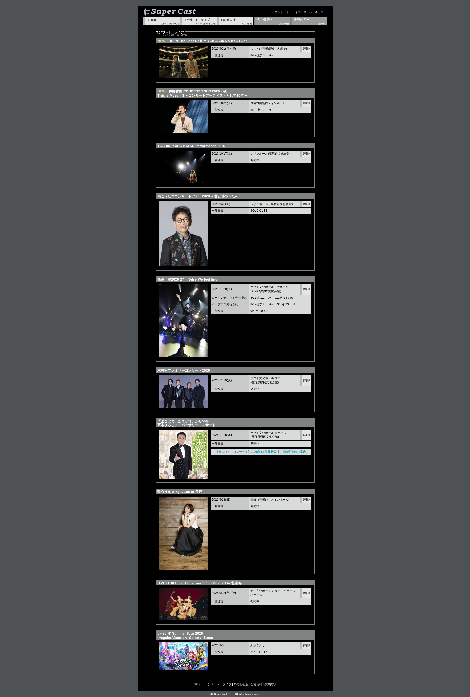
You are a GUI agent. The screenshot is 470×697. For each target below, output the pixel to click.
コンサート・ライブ (198, 21)
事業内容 (308, 21)
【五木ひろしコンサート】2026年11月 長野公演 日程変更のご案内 (261, 452)
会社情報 (272, 21)
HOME (161, 21)
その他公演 (235, 21)
